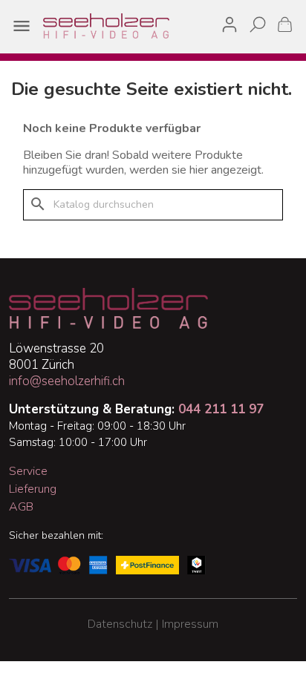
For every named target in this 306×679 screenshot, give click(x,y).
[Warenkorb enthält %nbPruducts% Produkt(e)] (285, 24)
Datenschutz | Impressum (153, 624)
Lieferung (32, 489)
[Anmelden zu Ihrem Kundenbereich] (229, 22)
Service (28, 471)
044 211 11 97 (221, 409)
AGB (21, 507)
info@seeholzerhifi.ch (67, 381)
